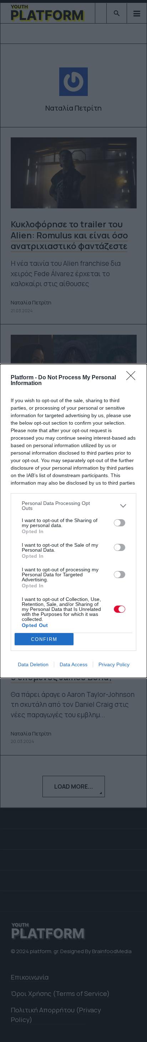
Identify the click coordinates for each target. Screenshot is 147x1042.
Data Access (73, 664)
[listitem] (73, 506)
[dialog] (73, 521)
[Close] (133, 378)
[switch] (119, 522)
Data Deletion (33, 664)
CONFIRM (44, 639)
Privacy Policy (114, 664)
